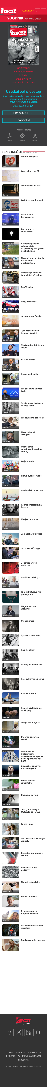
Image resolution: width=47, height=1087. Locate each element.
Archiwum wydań (23, 71)
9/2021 (33, 19)
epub (22, 140)
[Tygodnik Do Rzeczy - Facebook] (9, 1032)
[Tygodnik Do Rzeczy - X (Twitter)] (19, 1032)
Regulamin (23, 1060)
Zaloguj (23, 120)
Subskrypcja (23, 79)
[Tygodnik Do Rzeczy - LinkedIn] (28, 1032)
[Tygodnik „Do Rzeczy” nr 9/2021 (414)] (23, 43)
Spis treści (23, 68)
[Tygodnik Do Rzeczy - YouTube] (37, 1032)
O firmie (9, 1052)
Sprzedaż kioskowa (23, 82)
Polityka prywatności (29, 1056)
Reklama (10, 1056)
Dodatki (23, 75)
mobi (34, 140)
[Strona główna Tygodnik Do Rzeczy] (8, 11)
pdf (10, 140)
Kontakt (20, 1052)
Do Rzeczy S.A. (17, 1066)
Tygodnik (14, 18)
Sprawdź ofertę (23, 113)
